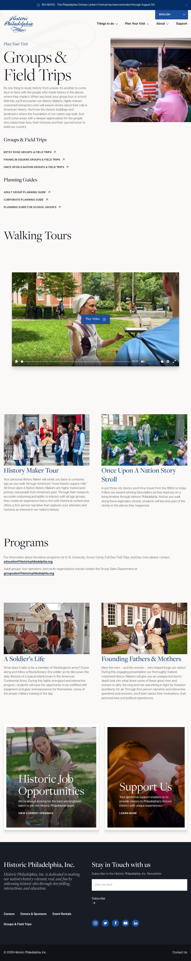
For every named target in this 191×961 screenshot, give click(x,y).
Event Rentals (62, 914)
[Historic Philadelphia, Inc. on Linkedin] (135, 923)
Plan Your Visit (135, 23)
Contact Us (180, 952)
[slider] (76, 361)
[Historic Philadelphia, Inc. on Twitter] (105, 923)
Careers (9, 914)
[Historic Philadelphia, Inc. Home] (19, 24)
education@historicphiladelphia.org (28, 561)
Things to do (105, 23)
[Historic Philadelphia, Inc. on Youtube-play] (125, 923)
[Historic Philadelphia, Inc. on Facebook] (115, 923)
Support (181, 23)
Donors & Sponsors (34, 914)
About (160, 23)
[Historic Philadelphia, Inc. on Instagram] (95, 923)
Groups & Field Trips (18, 924)
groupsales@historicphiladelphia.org (29, 573)
